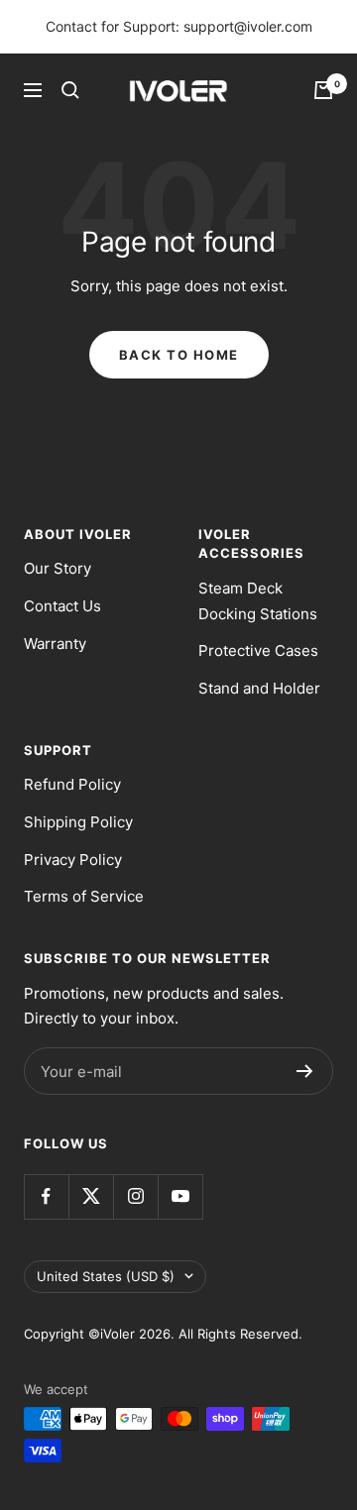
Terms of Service (84, 896)
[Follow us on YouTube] (180, 1196)
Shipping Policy (78, 821)
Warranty (55, 643)
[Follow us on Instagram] (135, 1196)
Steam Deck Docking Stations (257, 601)
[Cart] (323, 90)
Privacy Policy (73, 859)
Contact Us (62, 605)
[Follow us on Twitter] (90, 1196)
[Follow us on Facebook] (46, 1196)
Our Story (57, 568)
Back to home (179, 355)
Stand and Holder (259, 688)
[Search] (70, 90)
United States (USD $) (106, 1276)
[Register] (305, 1071)
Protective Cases (258, 650)
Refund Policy (72, 784)
